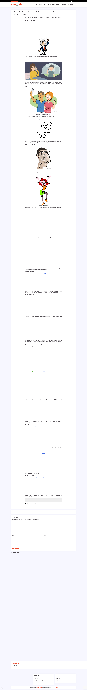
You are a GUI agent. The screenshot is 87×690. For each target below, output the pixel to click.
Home (36, 4)
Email (45, 535)
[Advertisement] (43, 29)
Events (40, 4)
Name (13, 535)
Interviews (46, 4)
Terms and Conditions (38, 681)
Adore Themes (55, 687)
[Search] (75, 4)
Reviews (52, 4)
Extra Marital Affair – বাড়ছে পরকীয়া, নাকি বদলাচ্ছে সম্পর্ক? (26, 1)
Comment (14, 521)
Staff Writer (24, 14)
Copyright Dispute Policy (38, 680)
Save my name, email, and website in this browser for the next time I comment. (29, 545)
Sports (57, 4)
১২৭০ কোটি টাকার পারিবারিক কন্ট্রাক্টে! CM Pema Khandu (44, 1)
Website (13, 540)
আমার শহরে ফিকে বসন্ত (16, 665)
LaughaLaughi (16, 4)
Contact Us (58, 678)
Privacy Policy (36, 678)
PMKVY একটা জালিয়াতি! (57, 1)
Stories (63, 4)
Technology (70, 4)
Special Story (18, 506)
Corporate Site (58, 680)
